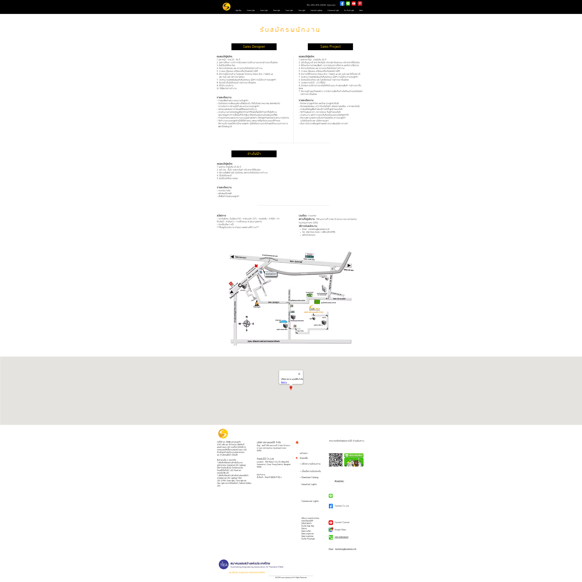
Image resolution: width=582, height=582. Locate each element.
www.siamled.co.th (287, 577)
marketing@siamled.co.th (318, 229)
